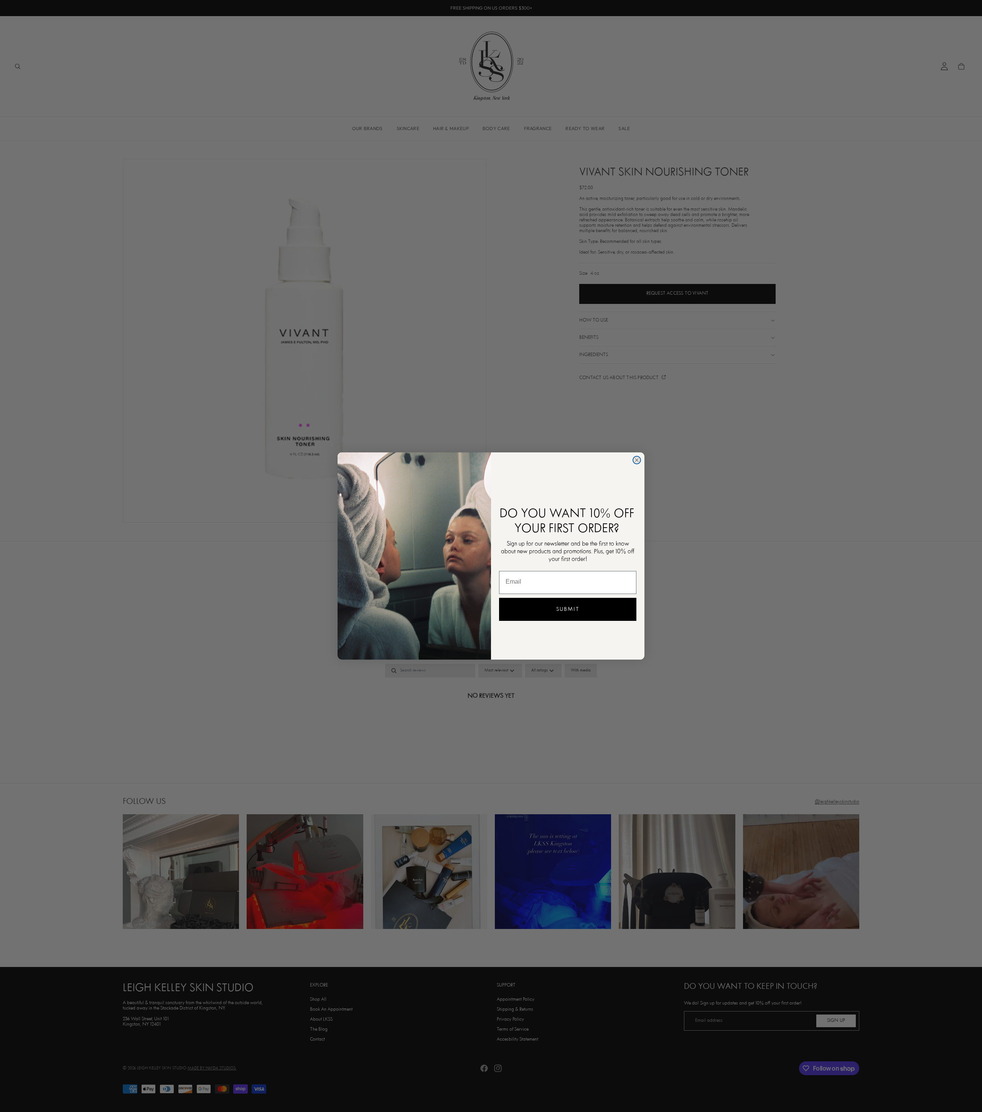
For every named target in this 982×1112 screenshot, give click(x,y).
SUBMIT (567, 609)
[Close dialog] (637, 460)
